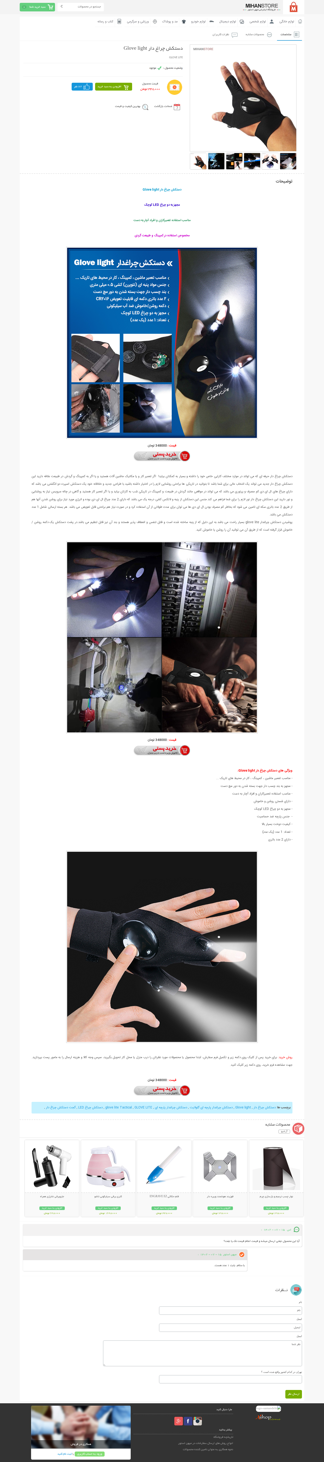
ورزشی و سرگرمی (138, 21)
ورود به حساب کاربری (89, 1454)
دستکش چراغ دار (264, 1107)
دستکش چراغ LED (90, 1107)
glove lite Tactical (119, 1107)
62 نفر (78, 86)
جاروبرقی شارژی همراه (52, 1196)
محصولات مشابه (255, 34)
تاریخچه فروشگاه (223, 1437)
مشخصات (286, 34)
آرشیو (284, 1131)
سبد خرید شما (37, 7)
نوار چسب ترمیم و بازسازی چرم (276, 1196)
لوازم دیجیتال (227, 21)
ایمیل (299, 1318)
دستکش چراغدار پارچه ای (170, 1107)
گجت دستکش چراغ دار (61, 1107)
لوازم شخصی (258, 21)
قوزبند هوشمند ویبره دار (220, 1196)
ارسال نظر (294, 1394)
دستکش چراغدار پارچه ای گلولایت (211, 1107)
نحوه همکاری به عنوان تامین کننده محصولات (208, 1449)
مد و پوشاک (170, 21)
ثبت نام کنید (64, 1454)
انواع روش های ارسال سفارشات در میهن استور (205, 1443)
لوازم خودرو (198, 21)
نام (300, 1302)
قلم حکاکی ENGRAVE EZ (164, 1196)
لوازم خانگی (286, 21)
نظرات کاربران (221, 34)
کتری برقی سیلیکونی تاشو (108, 1196)
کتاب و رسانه (105, 21)
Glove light (242, 1107)
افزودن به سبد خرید (109, 86)
